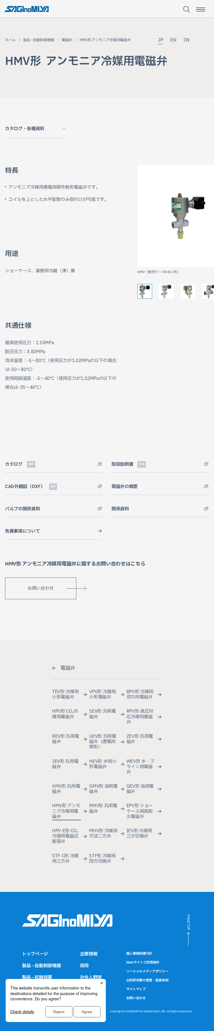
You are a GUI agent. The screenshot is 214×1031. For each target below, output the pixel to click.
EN (173, 40)
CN (186, 40)
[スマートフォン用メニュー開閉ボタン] (200, 9)
